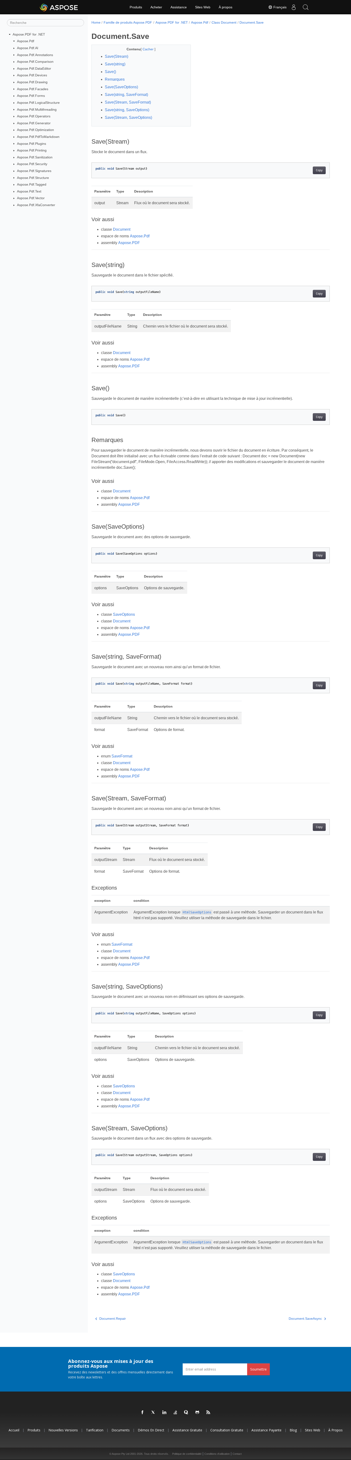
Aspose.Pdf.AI (27, 48)
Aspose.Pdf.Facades (32, 89)
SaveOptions (124, 614)
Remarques (115, 79)
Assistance (178, 7)
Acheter (156, 7)
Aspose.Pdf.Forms (31, 96)
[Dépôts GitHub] (197, 1412)
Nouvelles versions (63, 1430)
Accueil (14, 1430)
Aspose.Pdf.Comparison (35, 61)
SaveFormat (122, 756)
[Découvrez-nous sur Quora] (186, 1412)
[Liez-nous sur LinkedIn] (164, 1412)
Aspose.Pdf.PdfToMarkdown (38, 137)
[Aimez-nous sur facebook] (142, 1412)
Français (279, 7)
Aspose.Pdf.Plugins (31, 144)
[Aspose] (59, 7)
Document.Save (251, 22)
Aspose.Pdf (25, 41)
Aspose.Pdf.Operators (33, 116)
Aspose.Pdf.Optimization (35, 130)
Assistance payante (266, 1430)
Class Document (224, 22)
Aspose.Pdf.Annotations (35, 55)
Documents (121, 1430)
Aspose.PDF (129, 243)
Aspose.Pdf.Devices (32, 75)
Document (121, 229)
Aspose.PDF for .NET (29, 34)
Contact (237, 1453)
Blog (293, 1430)
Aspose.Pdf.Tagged (31, 184)
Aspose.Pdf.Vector (31, 198)
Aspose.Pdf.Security (32, 164)
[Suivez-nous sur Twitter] (153, 1412)
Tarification (94, 1430)
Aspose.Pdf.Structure (33, 178)
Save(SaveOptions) (121, 87)
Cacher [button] (148, 49)
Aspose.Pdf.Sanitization (35, 157)
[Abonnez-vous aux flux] (208, 1412)
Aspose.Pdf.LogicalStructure (38, 102)
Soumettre (258, 1369)
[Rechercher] (306, 7)
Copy (319, 170)
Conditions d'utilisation (217, 1453)
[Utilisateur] (294, 7)
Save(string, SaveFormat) (126, 95)
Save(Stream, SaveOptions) (128, 117)
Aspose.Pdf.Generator (34, 123)
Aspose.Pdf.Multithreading (37, 109)
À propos (225, 7)
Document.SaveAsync (305, 1318)
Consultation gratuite (226, 1430)
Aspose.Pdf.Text (29, 191)
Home (96, 22)
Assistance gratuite (187, 1430)
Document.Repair (112, 1318)
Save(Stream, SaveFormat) (128, 102)
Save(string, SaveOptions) (127, 110)
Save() (110, 72)
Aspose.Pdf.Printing (32, 150)
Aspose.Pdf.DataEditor (34, 68)
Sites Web (202, 7)
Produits (136, 7)
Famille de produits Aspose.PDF (128, 22)
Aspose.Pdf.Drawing (32, 82)
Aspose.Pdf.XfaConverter (36, 205)
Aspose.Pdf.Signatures (34, 171)
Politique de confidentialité (187, 1453)
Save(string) (115, 64)
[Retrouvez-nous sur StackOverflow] (175, 1412)
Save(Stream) (116, 56)
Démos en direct (151, 1430)
